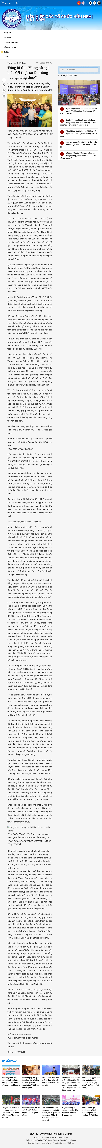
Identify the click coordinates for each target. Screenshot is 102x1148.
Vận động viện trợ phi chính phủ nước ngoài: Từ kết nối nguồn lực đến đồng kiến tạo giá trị (78, 111)
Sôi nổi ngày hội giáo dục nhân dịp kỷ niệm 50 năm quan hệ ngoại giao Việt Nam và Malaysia (31, 1083)
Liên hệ (6, 57)
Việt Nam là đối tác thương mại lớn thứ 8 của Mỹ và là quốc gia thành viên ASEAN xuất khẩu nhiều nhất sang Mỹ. (51, 1114)
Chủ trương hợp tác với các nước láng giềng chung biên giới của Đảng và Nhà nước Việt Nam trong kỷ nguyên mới (78, 122)
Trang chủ (7, 32)
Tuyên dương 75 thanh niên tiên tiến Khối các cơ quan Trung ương (70, 1111)
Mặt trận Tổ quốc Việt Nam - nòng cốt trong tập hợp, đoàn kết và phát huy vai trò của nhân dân (78, 155)
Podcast (22, 63)
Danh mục (8, 3)
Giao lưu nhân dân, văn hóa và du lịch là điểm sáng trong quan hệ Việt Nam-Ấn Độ (78, 144)
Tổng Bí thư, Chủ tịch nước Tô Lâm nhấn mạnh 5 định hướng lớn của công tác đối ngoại (78, 133)
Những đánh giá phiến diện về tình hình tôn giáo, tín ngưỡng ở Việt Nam (90, 1111)
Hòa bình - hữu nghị (11, 42)
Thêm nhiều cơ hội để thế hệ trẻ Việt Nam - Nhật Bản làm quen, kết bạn (31, 1111)
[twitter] (94, 3)
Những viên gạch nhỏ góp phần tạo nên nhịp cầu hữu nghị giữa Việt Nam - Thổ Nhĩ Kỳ (91, 1083)
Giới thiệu (7, 37)
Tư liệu (5, 52)
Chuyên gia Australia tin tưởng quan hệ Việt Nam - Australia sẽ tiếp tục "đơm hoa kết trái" (10, 1113)
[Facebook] (90, 3)
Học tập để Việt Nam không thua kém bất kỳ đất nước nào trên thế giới (50, 1081)
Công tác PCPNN (10, 47)
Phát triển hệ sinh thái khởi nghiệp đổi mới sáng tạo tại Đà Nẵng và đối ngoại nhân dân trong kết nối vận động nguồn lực (71, 1084)
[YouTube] (99, 3)
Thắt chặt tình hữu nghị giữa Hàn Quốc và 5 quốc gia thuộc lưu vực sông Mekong (11, 1081)
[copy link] (4, 91)
